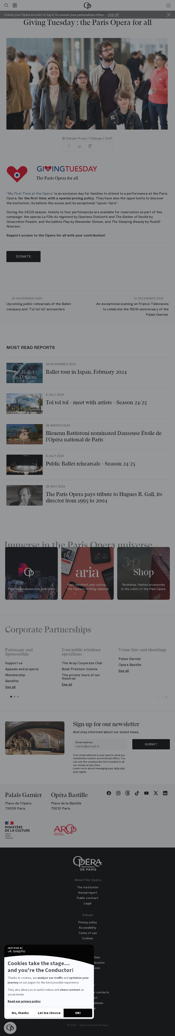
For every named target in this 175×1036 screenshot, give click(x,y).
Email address (84, 742)
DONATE (23, 256)
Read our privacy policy (24, 1001)
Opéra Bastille (129, 664)
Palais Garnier (129, 658)
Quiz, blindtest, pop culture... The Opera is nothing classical (87, 586)
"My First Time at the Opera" (30, 193)
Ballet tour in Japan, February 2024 (86, 372)
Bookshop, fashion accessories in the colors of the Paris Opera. (143, 586)
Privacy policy (87, 922)
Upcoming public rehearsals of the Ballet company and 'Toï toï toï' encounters (38, 304)
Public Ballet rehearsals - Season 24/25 (90, 464)
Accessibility (87, 927)
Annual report (87, 892)
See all (10, 686)
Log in (113, 14)
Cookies (87, 938)
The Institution (87, 887)
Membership (15, 675)
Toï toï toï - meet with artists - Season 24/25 (96, 403)
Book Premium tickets (79, 669)
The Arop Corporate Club (82, 663)
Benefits (12, 681)
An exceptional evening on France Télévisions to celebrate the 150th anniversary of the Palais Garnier (132, 306)
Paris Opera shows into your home (31, 589)
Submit (151, 744)
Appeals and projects (22, 669)
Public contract (87, 898)
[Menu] (168, 5)
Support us (13, 663)
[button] (10, 1028)
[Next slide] (166, 697)
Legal (87, 903)
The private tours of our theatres (81, 677)
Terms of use (87, 933)
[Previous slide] (158, 697)
